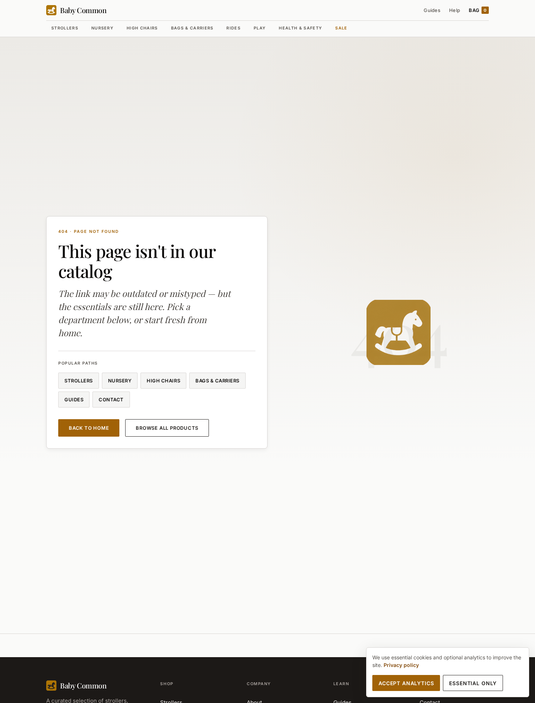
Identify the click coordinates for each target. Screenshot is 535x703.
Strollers (64, 28)
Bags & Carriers (192, 28)
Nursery (102, 28)
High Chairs (142, 28)
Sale (341, 28)
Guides (432, 10)
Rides (233, 28)
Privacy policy (401, 665)
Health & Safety (300, 28)
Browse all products (167, 428)
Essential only (473, 683)
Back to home (89, 428)
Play (260, 28)
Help (454, 10)
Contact (111, 399)
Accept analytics (406, 683)
